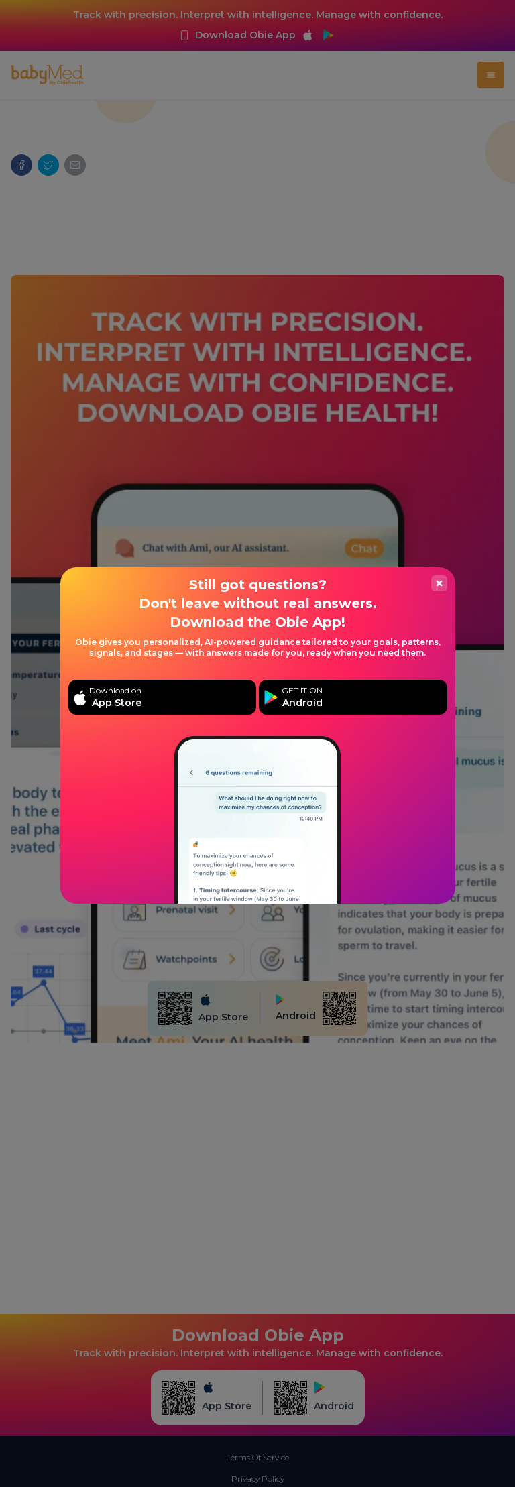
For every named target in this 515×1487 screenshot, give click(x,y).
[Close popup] (439, 583)
